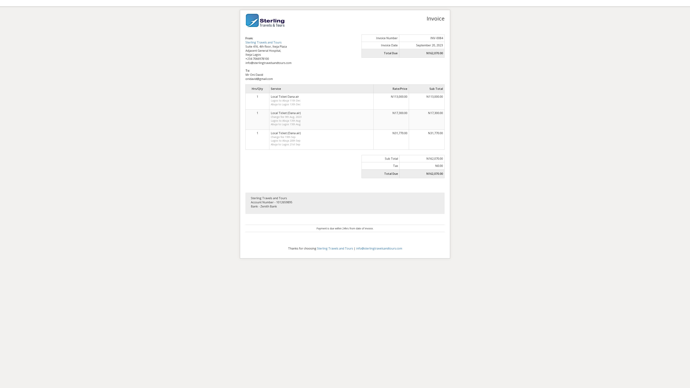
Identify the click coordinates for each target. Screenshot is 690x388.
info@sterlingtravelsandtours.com (379, 248)
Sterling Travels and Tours (263, 42)
